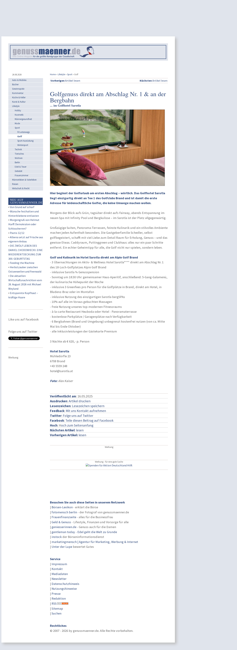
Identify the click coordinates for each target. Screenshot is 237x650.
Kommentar (17, 93)
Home (53, 74)
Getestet (18, 171)
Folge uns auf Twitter (78, 416)
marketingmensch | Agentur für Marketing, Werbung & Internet (95, 542)
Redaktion (59, 598)
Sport (69, 74)
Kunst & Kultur (19, 101)
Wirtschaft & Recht (20, 188)
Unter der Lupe (62, 547)
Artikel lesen (65, 80)
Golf (19, 136)
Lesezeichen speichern (88, 406)
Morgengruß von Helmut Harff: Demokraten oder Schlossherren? (23, 224)
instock (57, 537)
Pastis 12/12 (17, 233)
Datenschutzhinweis (65, 584)
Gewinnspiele (18, 88)
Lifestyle (61, 74)
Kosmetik (19, 114)
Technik (18, 149)
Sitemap (57, 609)
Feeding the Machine (22, 263)
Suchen (56, 613)
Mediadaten (60, 574)
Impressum (59, 564)
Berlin (17, 162)
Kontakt (57, 569)
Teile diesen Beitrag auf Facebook (89, 420)
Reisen (15, 184)
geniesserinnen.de (64, 527)
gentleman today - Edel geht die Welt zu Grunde (84, 532)
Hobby (18, 110)
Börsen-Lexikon (62, 507)
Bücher (15, 84)
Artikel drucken (80, 401)
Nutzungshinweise (64, 589)
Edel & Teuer (20, 166)
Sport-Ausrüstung (25, 140)
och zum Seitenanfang (77, 425)
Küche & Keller (19, 97)
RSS (54, 603)
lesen (68, 435)
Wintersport (22, 145)
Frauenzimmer (21, 175)
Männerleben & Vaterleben (24, 179)
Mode (17, 123)
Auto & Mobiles (19, 80)
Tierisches (19, 153)
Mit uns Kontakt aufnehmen (86, 411)
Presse (56, 594)
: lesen (67, 430)
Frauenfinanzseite (64, 517)
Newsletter (59, 579)
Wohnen (19, 158)
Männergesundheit (23, 119)
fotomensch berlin (64, 512)
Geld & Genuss (61, 522)
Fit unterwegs (23, 132)
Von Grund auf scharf (22, 207)
